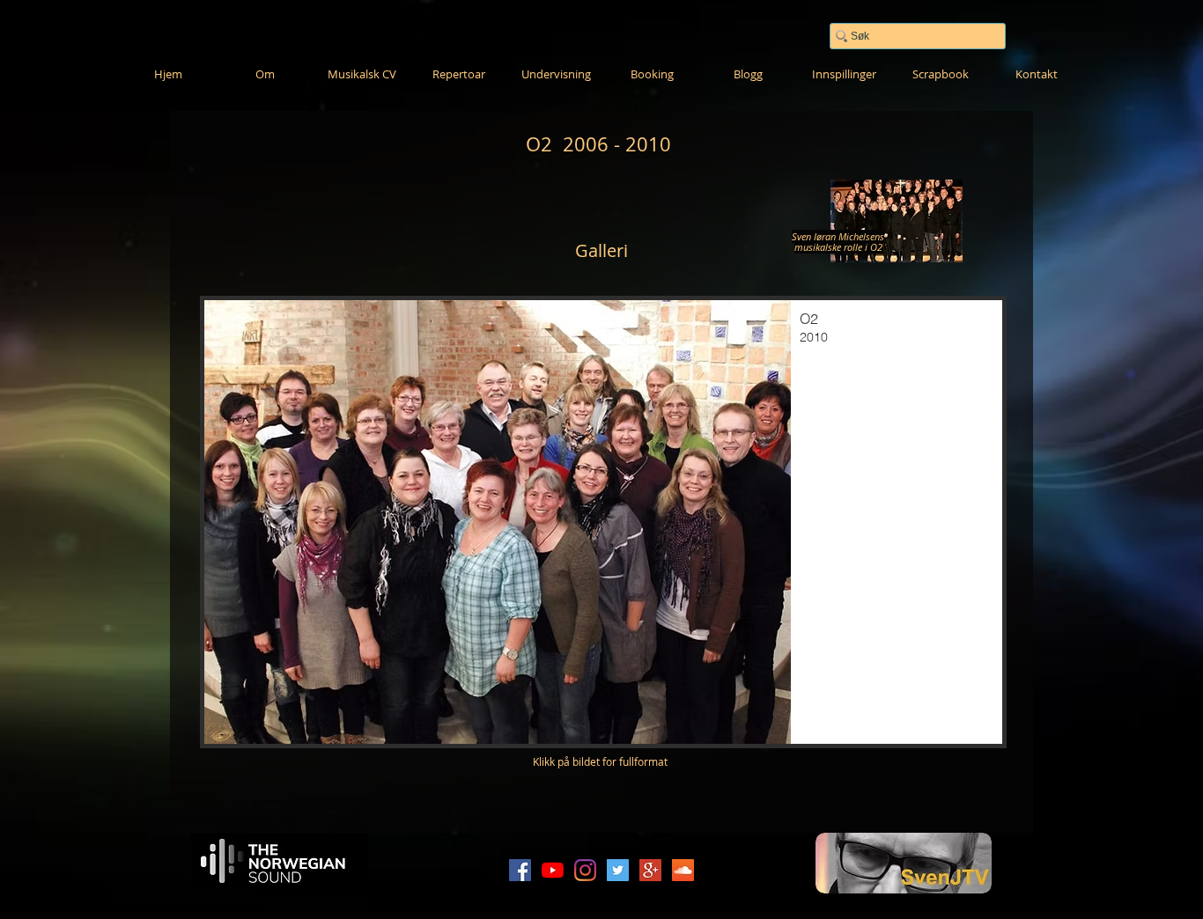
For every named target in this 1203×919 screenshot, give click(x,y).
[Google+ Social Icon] (650, 870)
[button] (603, 522)
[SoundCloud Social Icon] (683, 870)
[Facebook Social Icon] (520, 870)
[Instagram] (585, 870)
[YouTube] (553, 870)
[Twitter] (618, 870)
